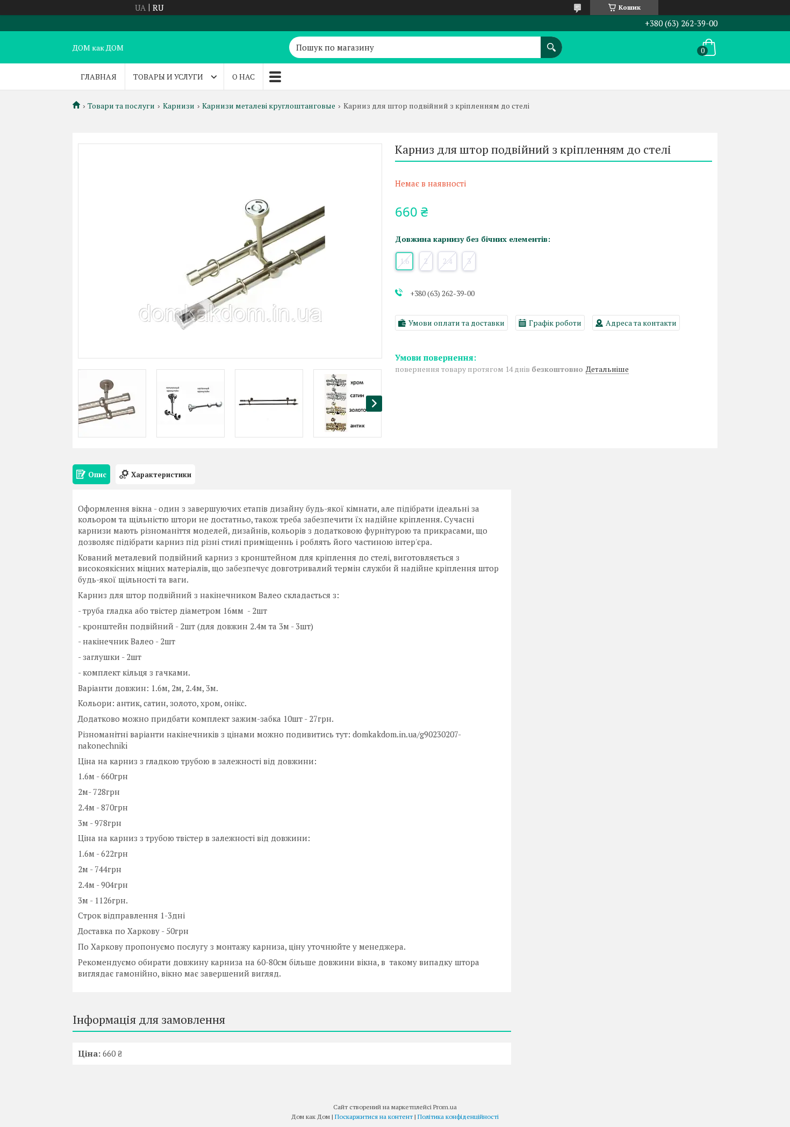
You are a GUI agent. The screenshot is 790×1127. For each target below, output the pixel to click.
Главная (99, 76)
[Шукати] (551, 42)
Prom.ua (445, 1107)
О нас (243, 76)
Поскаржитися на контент (374, 1116)
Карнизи (179, 106)
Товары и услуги (168, 76)
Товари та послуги (121, 106)
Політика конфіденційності (458, 1116)
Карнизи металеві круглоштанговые (268, 106)
